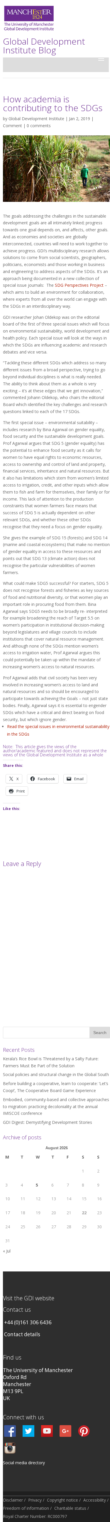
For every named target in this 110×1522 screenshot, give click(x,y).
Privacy (35, 1500)
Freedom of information (26, 1508)
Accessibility (94, 1500)
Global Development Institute (36, 118)
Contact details (22, 1334)
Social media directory (24, 1462)
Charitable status (70, 1508)
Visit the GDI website (28, 1298)
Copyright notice (62, 1500)
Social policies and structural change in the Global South (56, 1074)
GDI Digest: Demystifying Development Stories (47, 1122)
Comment (12, 125)
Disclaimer (13, 1500)
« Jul (7, 1251)
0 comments (39, 125)
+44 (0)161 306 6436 (28, 1322)
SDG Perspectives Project (79, 285)
